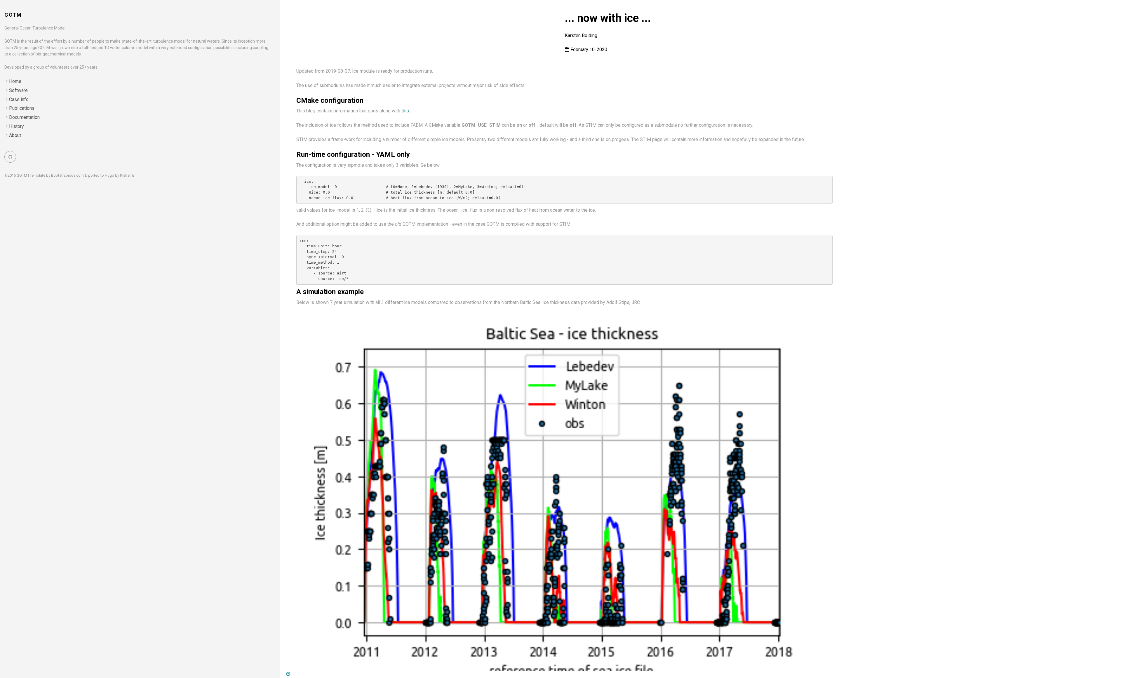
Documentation (24, 117)
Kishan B (127, 175)
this (405, 111)
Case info (19, 99)
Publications (21, 108)
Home (15, 81)
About (15, 135)
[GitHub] (10, 157)
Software (18, 90)
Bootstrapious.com (67, 175)
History (16, 126)
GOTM (13, 15)
